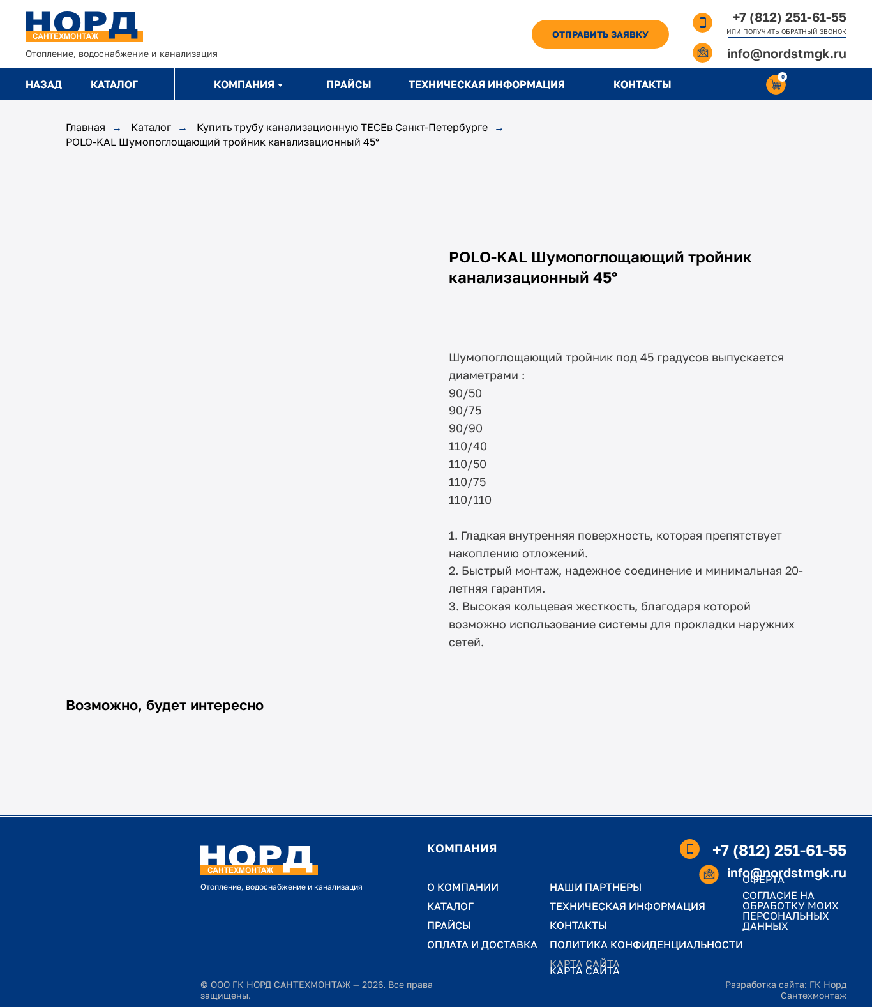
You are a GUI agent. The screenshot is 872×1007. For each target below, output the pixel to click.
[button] (600, 34)
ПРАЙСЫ (349, 84)
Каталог (151, 127)
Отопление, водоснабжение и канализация (122, 53)
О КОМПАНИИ (463, 887)
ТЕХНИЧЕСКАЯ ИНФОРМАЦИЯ (487, 84)
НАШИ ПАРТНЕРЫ (596, 887)
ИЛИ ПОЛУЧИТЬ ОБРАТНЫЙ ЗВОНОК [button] (786, 31)
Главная (85, 127)
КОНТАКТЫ (642, 84)
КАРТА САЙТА (585, 970)
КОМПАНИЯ (244, 84)
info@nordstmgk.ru (786, 53)
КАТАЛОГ (114, 84)
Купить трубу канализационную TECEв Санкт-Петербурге (342, 127)
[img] (84, 26)
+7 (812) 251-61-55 (789, 16)
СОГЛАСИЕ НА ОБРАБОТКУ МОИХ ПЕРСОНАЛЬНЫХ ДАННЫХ (790, 910)
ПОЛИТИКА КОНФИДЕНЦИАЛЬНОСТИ (646, 944)
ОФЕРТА (763, 879)
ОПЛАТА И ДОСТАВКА (482, 944)
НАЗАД (44, 84)
